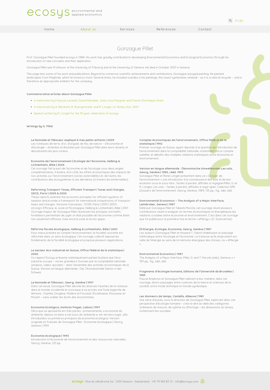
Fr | (237, 21)
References (166, 29)
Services (127, 29)
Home (49, 29)
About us (88, 29)
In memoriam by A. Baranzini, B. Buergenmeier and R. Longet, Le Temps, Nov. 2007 (86, 107)
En (241, 21)
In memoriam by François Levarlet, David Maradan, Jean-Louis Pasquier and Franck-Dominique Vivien (98, 100)
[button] (230, 20)
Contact (205, 29)
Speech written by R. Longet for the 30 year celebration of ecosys (76, 113)
